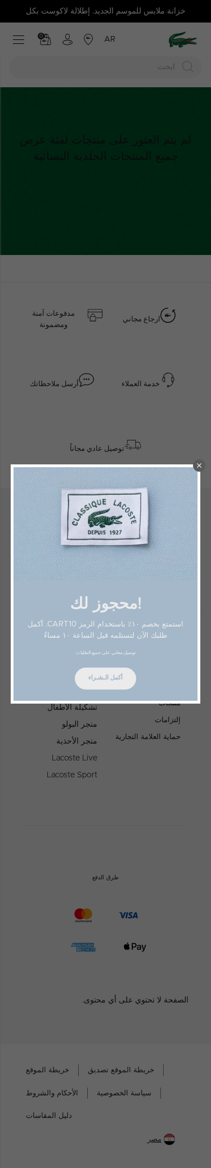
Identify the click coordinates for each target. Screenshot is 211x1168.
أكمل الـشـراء (105, 677)
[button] (199, 465)
